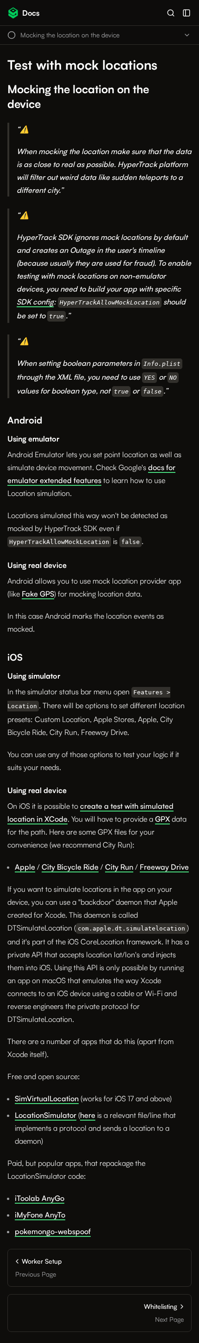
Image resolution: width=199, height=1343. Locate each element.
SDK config (35, 301)
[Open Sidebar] (186, 13)
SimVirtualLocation (47, 1098)
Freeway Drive (164, 866)
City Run (119, 866)
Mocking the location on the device (78, 96)
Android (24, 420)
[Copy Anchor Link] (186, 96)
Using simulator (33, 675)
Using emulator (33, 438)
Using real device (37, 565)
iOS (15, 657)
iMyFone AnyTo (40, 1214)
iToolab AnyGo (39, 1198)
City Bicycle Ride (70, 866)
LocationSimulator (45, 1115)
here (87, 1115)
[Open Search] (171, 13)
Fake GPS (38, 593)
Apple (25, 866)
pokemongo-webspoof (53, 1231)
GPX (162, 819)
